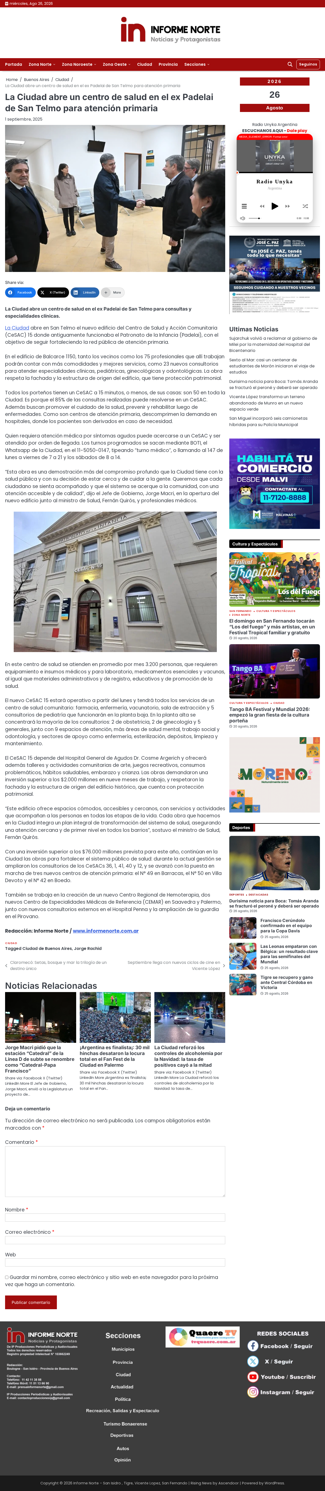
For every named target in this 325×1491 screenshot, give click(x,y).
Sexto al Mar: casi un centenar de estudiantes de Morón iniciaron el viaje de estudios (272, 366)
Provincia (168, 64)
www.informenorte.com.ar (106, 931)
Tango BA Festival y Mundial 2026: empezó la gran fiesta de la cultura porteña (269, 715)
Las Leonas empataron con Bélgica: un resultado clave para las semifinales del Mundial (289, 954)
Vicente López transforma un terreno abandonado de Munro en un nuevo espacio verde (267, 403)
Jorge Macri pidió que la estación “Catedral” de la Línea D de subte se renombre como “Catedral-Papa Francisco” (39, 1059)
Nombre (16, 1209)
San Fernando (240, 611)
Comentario (21, 1142)
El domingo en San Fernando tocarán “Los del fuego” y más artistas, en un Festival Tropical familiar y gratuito (272, 627)
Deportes (236, 895)
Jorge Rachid (88, 948)
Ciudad (144, 64)
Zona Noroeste (77, 64)
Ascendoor (228, 1483)
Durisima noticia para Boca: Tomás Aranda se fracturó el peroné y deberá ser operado (273, 385)
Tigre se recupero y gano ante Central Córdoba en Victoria (287, 982)
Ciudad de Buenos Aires (47, 948)
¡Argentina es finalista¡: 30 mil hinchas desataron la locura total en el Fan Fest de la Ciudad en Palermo (115, 1056)
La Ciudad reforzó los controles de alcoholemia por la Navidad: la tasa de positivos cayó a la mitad (188, 1056)
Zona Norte (40, 64)
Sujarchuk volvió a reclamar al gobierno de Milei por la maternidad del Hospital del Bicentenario (273, 344)
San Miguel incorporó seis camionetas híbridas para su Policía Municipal (268, 422)
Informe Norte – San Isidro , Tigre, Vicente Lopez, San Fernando (130, 1483)
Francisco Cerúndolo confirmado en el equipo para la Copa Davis (286, 926)
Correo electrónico (29, 1232)
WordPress (274, 1483)
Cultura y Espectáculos (275, 611)
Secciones (195, 64)
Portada (13, 64)
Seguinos (308, 64)
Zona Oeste (115, 64)
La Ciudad (17, 328)
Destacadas (258, 895)
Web (10, 1254)
